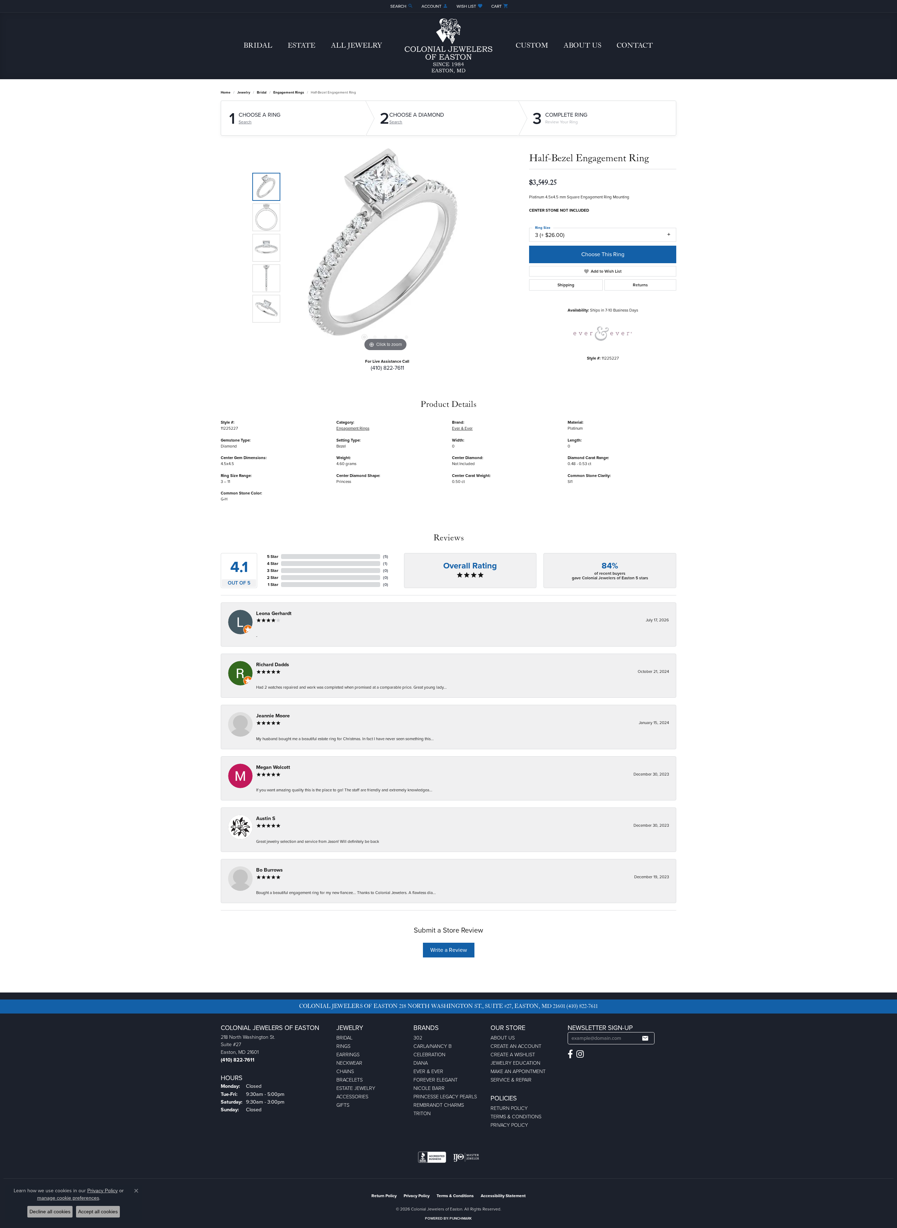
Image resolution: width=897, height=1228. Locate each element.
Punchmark (461, 1218)
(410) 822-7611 (387, 368)
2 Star (272, 577)
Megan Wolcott (273, 767)
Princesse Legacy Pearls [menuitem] (445, 1096)
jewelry (243, 92)
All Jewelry (356, 46)
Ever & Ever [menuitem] (428, 1071)
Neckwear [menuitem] (349, 1063)
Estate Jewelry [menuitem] (355, 1088)
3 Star (272, 570)
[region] (385, 248)
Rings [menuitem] (343, 1046)
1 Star (273, 584)
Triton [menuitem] (422, 1113)
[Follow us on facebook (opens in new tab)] (570, 1054)
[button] (401, 6)
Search (245, 122)
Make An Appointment (518, 1071)
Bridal (258, 46)
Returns (640, 285)
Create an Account (516, 1046)
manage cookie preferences (68, 1198)
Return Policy (509, 1108)
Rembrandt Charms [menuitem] (438, 1105)
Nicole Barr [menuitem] (429, 1088)
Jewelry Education (515, 1063)
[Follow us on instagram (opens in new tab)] (580, 1054)
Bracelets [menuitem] (349, 1080)
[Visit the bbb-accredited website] (432, 1157)
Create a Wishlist (513, 1054)
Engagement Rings (288, 92)
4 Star (272, 563)
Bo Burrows (269, 870)
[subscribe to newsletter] (645, 1038)
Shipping (565, 285)
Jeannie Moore (273, 715)
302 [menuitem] (417, 1038)
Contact (635, 46)
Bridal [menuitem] (344, 1038)
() (385, 556)
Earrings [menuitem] (348, 1054)
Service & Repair (511, 1080)
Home (226, 92)
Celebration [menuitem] (429, 1054)
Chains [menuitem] (345, 1071)
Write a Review (448, 950)
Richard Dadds (272, 664)
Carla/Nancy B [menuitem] (432, 1046)
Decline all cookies (49, 1211)
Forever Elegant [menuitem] (435, 1080)
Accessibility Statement (503, 1196)
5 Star (272, 556)
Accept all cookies (98, 1211)
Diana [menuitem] (420, 1063)
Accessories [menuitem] (352, 1096)
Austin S (265, 818)
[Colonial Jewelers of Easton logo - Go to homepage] (448, 46)
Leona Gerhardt (274, 613)
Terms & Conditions (516, 1116)
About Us (582, 46)
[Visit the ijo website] (466, 1157)
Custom (532, 46)
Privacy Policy (509, 1125)
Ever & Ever (462, 428)
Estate (301, 46)
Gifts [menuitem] (342, 1105)
